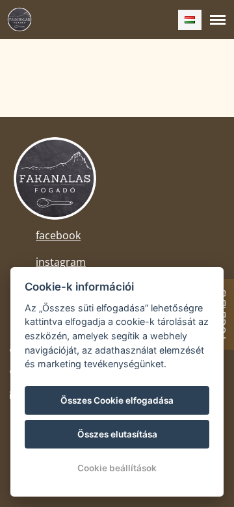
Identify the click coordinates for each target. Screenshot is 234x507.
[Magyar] (190, 20)
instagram (61, 262)
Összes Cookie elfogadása (117, 400)
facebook (58, 235)
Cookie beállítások (117, 468)
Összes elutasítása (117, 434)
